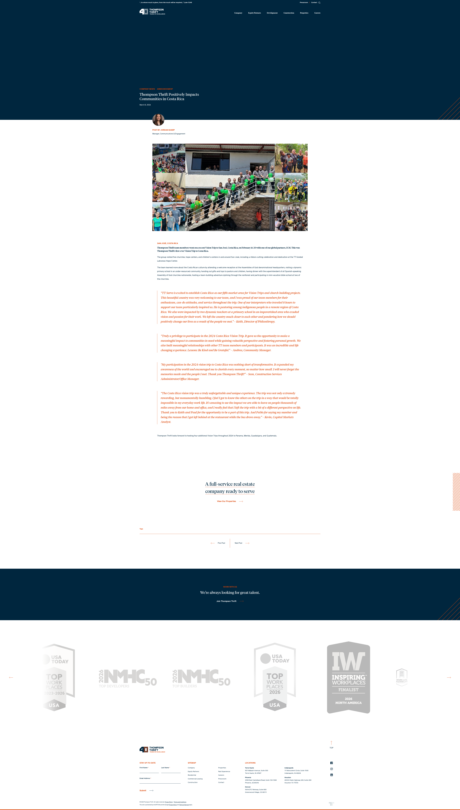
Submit (143, 791)
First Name (144, 768)
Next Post (238, 543)
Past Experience (224, 771)
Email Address (145, 778)
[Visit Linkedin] (331, 775)
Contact (314, 2)
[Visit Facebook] (331, 763)
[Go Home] (152, 11)
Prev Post (221, 543)
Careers (317, 13)
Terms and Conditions (180, 802)
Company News (147, 89)
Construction (289, 13)
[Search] (319, 3)
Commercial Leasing (195, 779)
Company (238, 13)
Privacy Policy (169, 802)
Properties (304, 13)
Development (272, 13)
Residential (192, 775)
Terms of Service (184, 804)
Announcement (165, 89)
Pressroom (304, 2)
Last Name (165, 768)
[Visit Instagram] (331, 769)
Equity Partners (254, 13)
